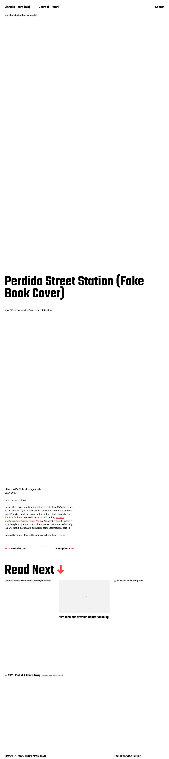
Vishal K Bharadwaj (17, 7)
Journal (44, 7)
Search (159, 7)
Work (55, 7)
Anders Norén (57, 676)
